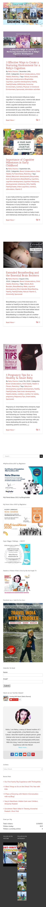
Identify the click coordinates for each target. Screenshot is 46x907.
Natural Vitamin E (29, 291)
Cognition (9, 82)
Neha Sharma (13, 71)
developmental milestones (16, 184)
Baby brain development (15, 79)
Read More (10, 120)
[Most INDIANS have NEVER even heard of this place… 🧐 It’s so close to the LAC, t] (21, 867)
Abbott (26, 76)
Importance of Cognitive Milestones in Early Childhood (20, 162)
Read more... (23, 747)
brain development (13, 179)
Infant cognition (23, 186)
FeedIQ (34, 82)
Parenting (15, 76)
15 (39, 120)
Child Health (26, 384)
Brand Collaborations (27, 74)
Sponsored (20, 89)
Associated (34, 76)
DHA (28, 184)
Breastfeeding (26, 179)
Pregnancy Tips (19, 396)
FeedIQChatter (11, 84)
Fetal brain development (26, 391)
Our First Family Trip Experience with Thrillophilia (22, 782)
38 (39, 220)
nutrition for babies (32, 394)
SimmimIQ (10, 294)
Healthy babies (11, 394)
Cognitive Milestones (31, 181)
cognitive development (22, 82)
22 (39, 322)
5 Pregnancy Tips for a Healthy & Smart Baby (19, 376)
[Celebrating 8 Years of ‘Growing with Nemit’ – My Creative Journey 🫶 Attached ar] (21, 846)
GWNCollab (21, 84)
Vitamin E (18, 189)
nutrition (19, 87)
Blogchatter (28, 79)
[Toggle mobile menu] (42, 26)
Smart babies (30, 396)
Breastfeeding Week (20, 286)
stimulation (10, 189)
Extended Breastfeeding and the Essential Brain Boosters (22, 274)
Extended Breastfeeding (29, 289)
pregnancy (9, 396)
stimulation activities (32, 89)
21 (39, 430)
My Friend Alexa (17, 174)
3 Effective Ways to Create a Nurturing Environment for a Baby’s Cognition (23, 65)
